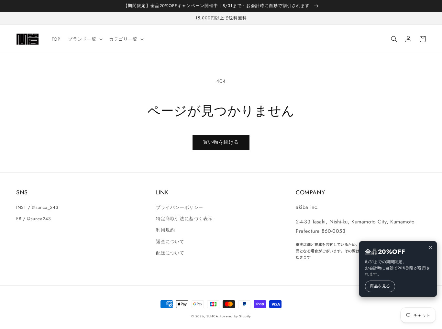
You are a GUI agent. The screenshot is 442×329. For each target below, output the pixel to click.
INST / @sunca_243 (37, 207)
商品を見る (380, 286)
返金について (170, 241)
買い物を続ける (221, 142)
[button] (394, 39)
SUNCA (212, 316)
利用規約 (165, 230)
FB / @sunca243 (33, 218)
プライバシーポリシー (179, 207)
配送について (170, 253)
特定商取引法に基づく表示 (184, 218)
